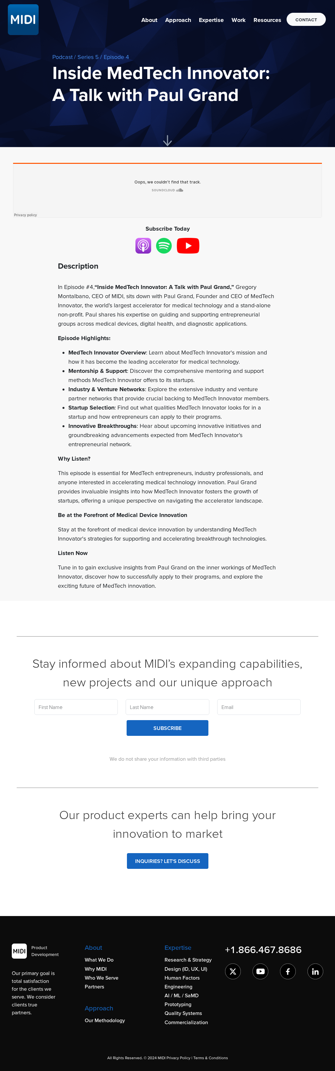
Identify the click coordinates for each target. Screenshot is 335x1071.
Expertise (211, 19)
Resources (267, 19)
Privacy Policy (178, 1058)
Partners (94, 986)
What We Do (99, 960)
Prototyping (178, 1004)
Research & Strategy (188, 960)
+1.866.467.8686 (263, 949)
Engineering (178, 986)
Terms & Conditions (210, 1058)
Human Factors (182, 978)
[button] (149, 20)
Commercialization (186, 1022)
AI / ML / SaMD (182, 995)
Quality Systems (183, 1013)
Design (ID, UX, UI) (186, 969)
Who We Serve (101, 978)
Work (239, 19)
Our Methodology (105, 1020)
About (149, 19)
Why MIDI (96, 969)
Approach (178, 19)
